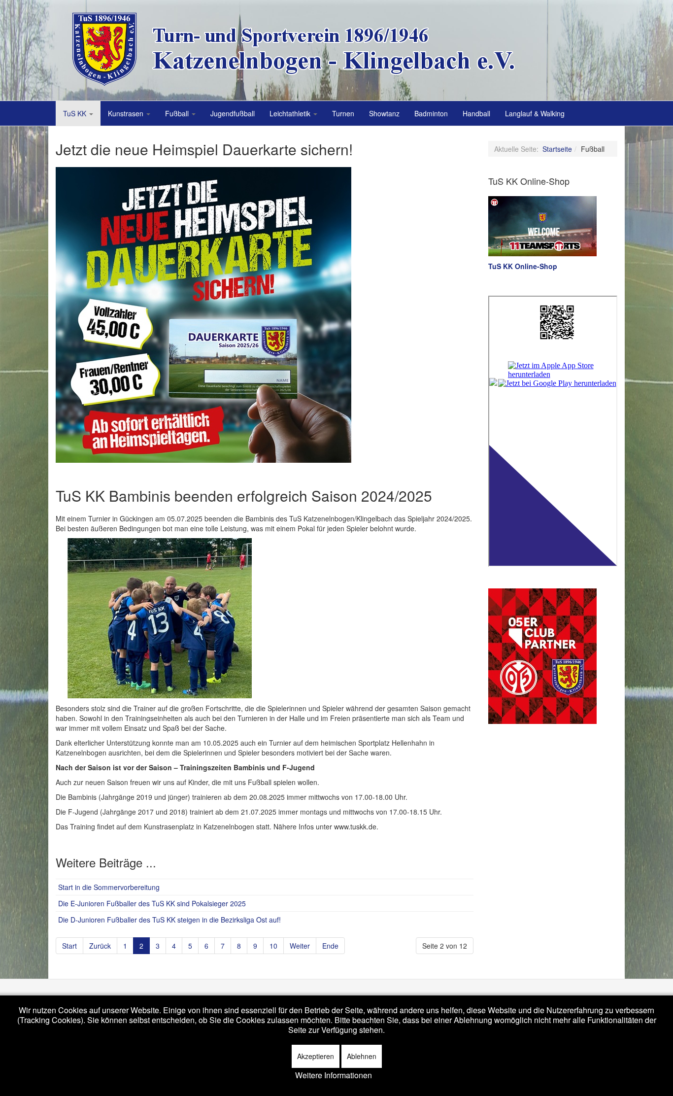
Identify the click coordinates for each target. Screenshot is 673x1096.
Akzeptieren (315, 1056)
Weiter (300, 946)
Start (69, 946)
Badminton (431, 113)
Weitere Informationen (333, 1075)
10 (273, 946)
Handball (476, 113)
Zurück (100, 946)
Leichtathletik (290, 113)
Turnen (343, 113)
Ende (330, 946)
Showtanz (384, 113)
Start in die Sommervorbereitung (109, 887)
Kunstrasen (126, 113)
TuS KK (75, 113)
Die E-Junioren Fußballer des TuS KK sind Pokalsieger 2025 (152, 903)
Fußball (178, 113)
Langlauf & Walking (535, 113)
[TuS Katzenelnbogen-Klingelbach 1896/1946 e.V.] (302, 49)
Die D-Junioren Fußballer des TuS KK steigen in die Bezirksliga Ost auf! (169, 920)
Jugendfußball (232, 113)
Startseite (557, 149)
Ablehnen (361, 1056)
